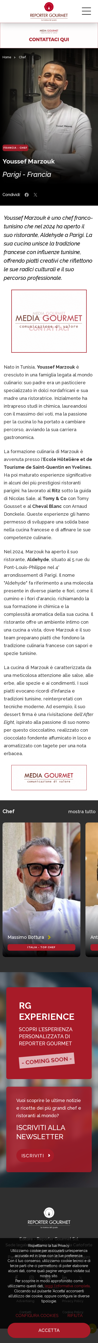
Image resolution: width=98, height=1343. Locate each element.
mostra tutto (81, 811)
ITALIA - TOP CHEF (41, 947)
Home (7, 57)
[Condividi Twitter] (35, 195)
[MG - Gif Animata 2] (49, 35)
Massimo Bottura (26, 937)
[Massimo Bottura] (41, 890)
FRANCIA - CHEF (15, 147)
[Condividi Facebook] (26, 195)
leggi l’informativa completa (67, 1286)
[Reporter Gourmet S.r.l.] (49, 11)
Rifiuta (75, 1315)
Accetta (49, 1330)
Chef (22, 57)
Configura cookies (37, 1315)
